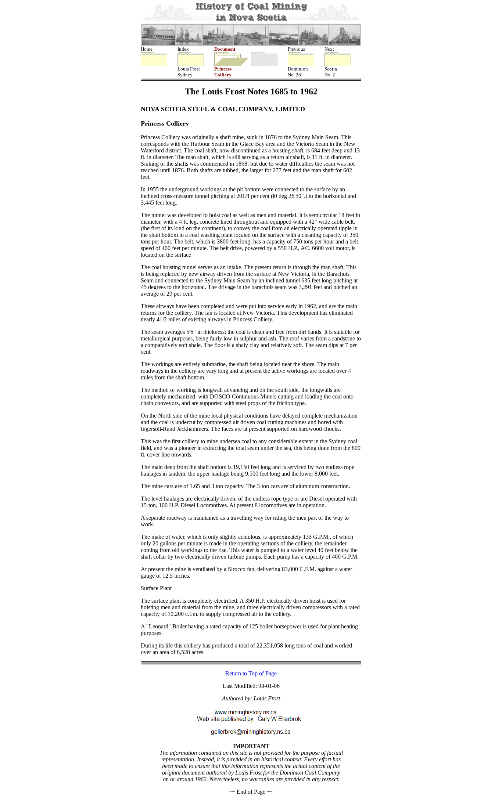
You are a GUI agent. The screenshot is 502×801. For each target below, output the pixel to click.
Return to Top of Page (251, 673)
